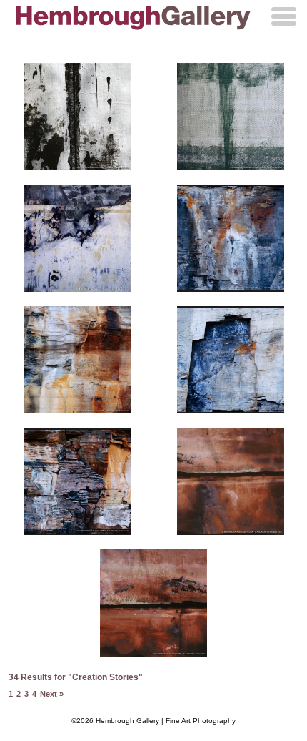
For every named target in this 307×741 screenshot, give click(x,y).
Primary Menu (283, 16)
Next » (52, 694)
